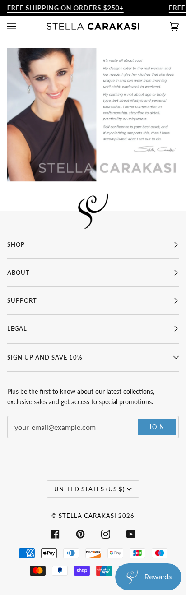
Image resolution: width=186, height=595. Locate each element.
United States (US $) (89, 489)
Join (156, 426)
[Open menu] (20, 26)
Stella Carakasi (87, 515)
